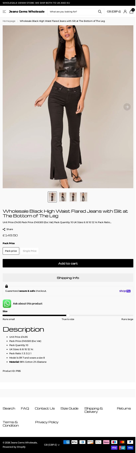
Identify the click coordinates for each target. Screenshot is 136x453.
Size (5, 311)
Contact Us (45, 408)
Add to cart (68, 263)
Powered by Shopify (14, 446)
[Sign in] (125, 11)
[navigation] (52, 197)
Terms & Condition (11, 423)
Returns (124, 408)
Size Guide (69, 408)
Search (99, 11)
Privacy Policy (46, 422)
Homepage (9, 21)
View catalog (4, 11)
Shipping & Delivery (93, 410)
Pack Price (9, 243)
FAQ (25, 408)
